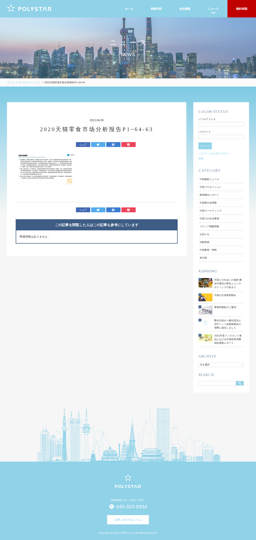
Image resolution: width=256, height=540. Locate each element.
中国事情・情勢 (208, 249)
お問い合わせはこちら (128, 519)
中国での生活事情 (209, 218)
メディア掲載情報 (209, 226)
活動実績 (204, 242)
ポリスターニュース (29, 82)
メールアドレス (207, 119)
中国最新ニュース (209, 179)
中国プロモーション (211, 187)
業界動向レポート (209, 194)
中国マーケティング (211, 210)
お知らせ (204, 234)
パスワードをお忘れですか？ (214, 153)
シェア (83, 144)
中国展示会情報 (208, 202)
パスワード (205, 131)
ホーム (10, 82)
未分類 (203, 257)
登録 (201, 158)
